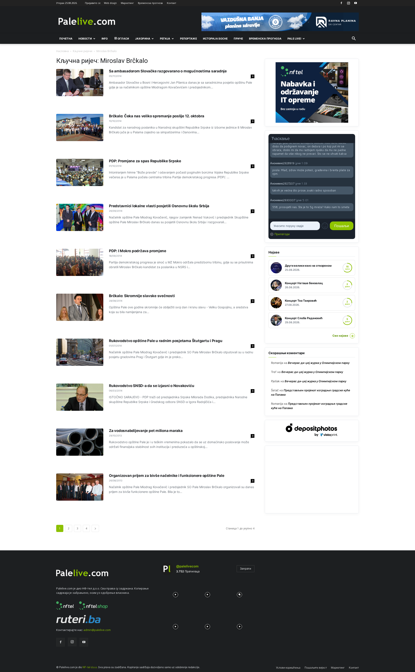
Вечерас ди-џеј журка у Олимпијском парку (319, 363)
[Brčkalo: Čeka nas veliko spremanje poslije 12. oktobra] (79, 127)
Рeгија (165, 38)
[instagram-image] (175, 593)
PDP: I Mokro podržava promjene (137, 251)
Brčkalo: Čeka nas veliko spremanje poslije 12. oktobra (156, 116)
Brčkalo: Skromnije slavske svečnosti (142, 296)
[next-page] (95, 528)
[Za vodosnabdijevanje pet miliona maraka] (79, 442)
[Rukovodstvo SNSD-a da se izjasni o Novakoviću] (79, 397)
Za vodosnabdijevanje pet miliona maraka (146, 430)
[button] (353, 39)
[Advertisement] (311, 479)
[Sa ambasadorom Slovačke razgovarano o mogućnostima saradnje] (79, 82)
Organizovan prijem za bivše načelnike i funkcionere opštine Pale (166, 475)
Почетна (65, 38)
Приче (238, 38)
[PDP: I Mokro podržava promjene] (79, 262)
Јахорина (142, 38)
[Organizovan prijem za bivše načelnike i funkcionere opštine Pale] (79, 487)
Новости (85, 38)
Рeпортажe (188, 38)
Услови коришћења (288, 667)
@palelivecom (187, 566)
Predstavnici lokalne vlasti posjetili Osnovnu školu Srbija (159, 206)
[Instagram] (348, 3)
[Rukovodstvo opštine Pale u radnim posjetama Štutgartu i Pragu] (79, 352)
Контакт (171, 3)
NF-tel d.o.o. (90, 667)
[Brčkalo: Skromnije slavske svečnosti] (79, 307)
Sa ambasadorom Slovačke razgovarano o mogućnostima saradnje (168, 71)
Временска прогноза (150, 3)
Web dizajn (110, 3)
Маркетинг (127, 3)
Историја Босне (215, 38)
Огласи (123, 38)
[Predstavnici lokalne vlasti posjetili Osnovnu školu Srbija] (79, 217)
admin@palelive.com (97, 630)
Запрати (245, 568)
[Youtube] (355, 3)
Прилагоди (282, 234)
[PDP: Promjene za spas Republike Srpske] (79, 172)
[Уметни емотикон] (325, 225)
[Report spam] (351, 163)
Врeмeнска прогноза (265, 38)
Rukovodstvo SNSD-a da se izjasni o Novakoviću (151, 386)
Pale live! (294, 38)
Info (105, 38)
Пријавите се (93, 3)
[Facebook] (341, 3)
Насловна (62, 51)
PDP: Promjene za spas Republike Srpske (145, 161)
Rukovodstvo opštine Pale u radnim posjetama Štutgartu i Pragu (165, 341)
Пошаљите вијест (316, 667)
